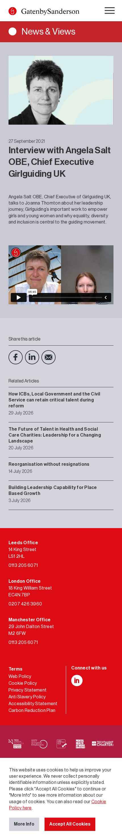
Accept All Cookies (70, 824)
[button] (12, 11)
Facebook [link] (16, 357)
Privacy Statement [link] (28, 690)
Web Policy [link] (20, 676)
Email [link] (48, 357)
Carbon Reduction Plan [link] (32, 710)
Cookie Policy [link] (23, 683)
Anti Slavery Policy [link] (27, 697)
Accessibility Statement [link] (33, 703)
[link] (44, 12)
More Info (24, 824)
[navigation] (110, 11)
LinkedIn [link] (32, 357)
